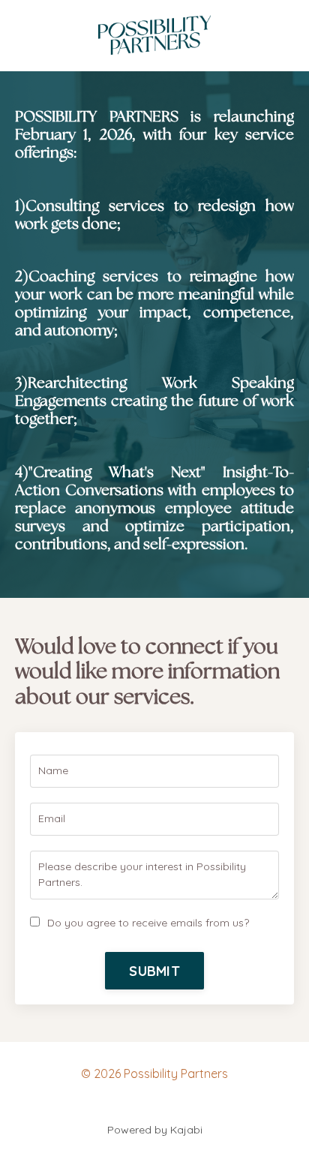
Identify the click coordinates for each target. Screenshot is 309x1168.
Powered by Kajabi (154, 1129)
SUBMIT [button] (154, 971)
